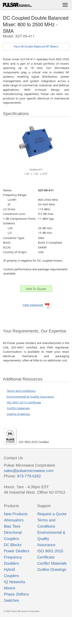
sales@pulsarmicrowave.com (29, 471)
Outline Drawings (18, 414)
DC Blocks (13, 545)
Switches (11, 600)
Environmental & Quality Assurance (30, 396)
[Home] (17, 5)
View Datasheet (33, 305)
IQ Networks (14, 582)
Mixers (9, 588)
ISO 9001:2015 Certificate (24, 402)
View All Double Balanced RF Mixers (36, 46)
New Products (16, 514)
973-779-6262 (29, 476)
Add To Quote (36, 289)
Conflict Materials (18, 408)
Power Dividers (16, 551)
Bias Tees (12, 526)
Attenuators (14, 520)
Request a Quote (51, 514)
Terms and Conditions (21, 391)
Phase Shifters (16, 594)
